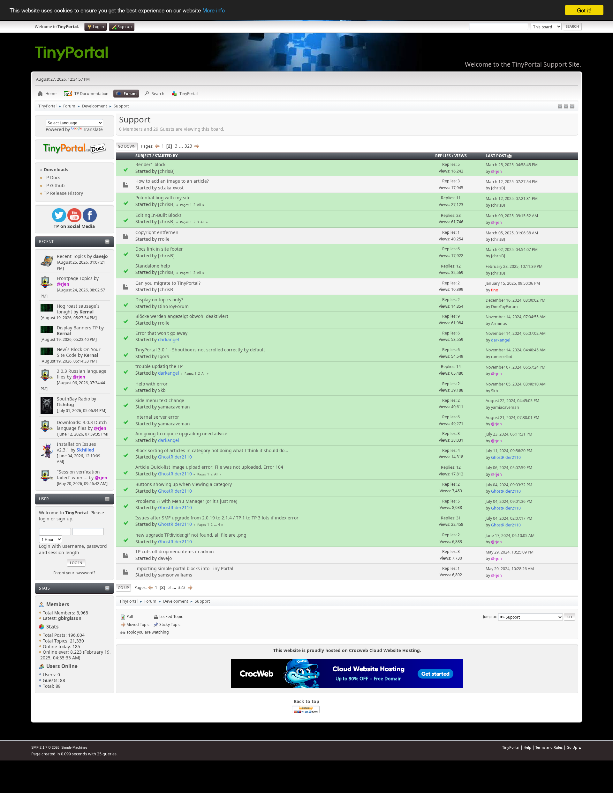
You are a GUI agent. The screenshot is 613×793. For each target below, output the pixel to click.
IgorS (163, 356)
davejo (100, 256)
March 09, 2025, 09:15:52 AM (512, 215)
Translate (93, 129)
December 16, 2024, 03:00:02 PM (515, 300)
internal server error (157, 417)
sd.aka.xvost (171, 188)
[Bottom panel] (572, 106)
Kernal (86, 312)
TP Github (53, 185)
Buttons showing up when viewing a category (183, 484)
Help (527, 747)
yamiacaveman (174, 407)
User (44, 499)
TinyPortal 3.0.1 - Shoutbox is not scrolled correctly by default (200, 350)
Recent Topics (71, 256)
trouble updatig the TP (159, 366)
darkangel (168, 339)
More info (213, 10)
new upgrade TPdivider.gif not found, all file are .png (190, 535)
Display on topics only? (159, 300)
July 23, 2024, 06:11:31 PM (509, 434)
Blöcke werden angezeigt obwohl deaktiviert (181, 316)
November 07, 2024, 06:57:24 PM (515, 367)
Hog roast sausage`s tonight (78, 309)
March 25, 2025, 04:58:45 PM (512, 164)
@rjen (63, 284)
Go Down (127, 146)
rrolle (164, 239)
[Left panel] (560, 106)
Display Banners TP (77, 328)
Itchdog (65, 404)
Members (57, 604)
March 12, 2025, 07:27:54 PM (512, 181)
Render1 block (150, 164)
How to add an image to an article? (172, 181)
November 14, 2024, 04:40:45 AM (516, 350)
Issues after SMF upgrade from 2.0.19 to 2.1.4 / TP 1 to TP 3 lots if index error (217, 518)
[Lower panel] (566, 106)
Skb (161, 390)
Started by (166, 155)
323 (188, 146)
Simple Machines (74, 747)
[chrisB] (166, 171)
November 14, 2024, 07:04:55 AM (516, 316)
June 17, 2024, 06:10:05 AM (510, 535)
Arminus (499, 323)
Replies (443, 155)
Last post (496, 155)
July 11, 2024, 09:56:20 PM (509, 450)
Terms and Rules (549, 747)
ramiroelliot (501, 356)
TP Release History (62, 193)
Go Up (123, 587)
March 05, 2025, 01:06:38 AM (512, 233)
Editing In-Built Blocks (158, 215)
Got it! (584, 10)
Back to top (306, 701)
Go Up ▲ (574, 747)
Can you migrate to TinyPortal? (168, 283)
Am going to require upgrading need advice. (182, 433)
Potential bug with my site (163, 198)
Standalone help (152, 266)
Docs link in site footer (159, 249)
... (181, 146)
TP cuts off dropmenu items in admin (174, 551)
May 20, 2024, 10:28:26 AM (510, 568)
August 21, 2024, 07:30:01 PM (512, 417)
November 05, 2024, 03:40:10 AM (516, 384)
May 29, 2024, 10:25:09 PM (510, 552)
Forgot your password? (74, 573)
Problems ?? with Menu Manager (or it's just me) (186, 501)
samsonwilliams (175, 575)
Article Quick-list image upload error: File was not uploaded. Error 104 (209, 467)
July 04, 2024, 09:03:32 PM (509, 485)
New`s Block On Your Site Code (79, 352)
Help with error (151, 384)
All (199, 204)
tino (494, 290)
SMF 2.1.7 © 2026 (45, 747)
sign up (64, 519)
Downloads (55, 169)
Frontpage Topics (75, 278)
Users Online (62, 666)
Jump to (489, 616)
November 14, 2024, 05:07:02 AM (516, 333)
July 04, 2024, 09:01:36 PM (509, 501)
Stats (44, 588)
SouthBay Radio (73, 399)
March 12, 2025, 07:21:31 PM (512, 198)
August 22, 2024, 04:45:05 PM (512, 400)
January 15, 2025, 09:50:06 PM (513, 283)
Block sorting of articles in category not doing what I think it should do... (211, 450)
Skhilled (85, 450)
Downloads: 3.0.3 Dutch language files (82, 425)
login (44, 519)
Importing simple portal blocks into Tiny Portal (184, 568)
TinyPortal (510, 747)
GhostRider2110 (175, 457)
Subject (143, 155)
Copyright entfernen (156, 232)
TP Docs (51, 177)
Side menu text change (159, 400)
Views (460, 155)
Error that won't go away (161, 333)
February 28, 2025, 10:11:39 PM (514, 266)
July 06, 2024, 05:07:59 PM (509, 467)
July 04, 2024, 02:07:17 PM (509, 518)
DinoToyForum (173, 306)
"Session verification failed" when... (78, 475)
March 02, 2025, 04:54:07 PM (512, 249)
